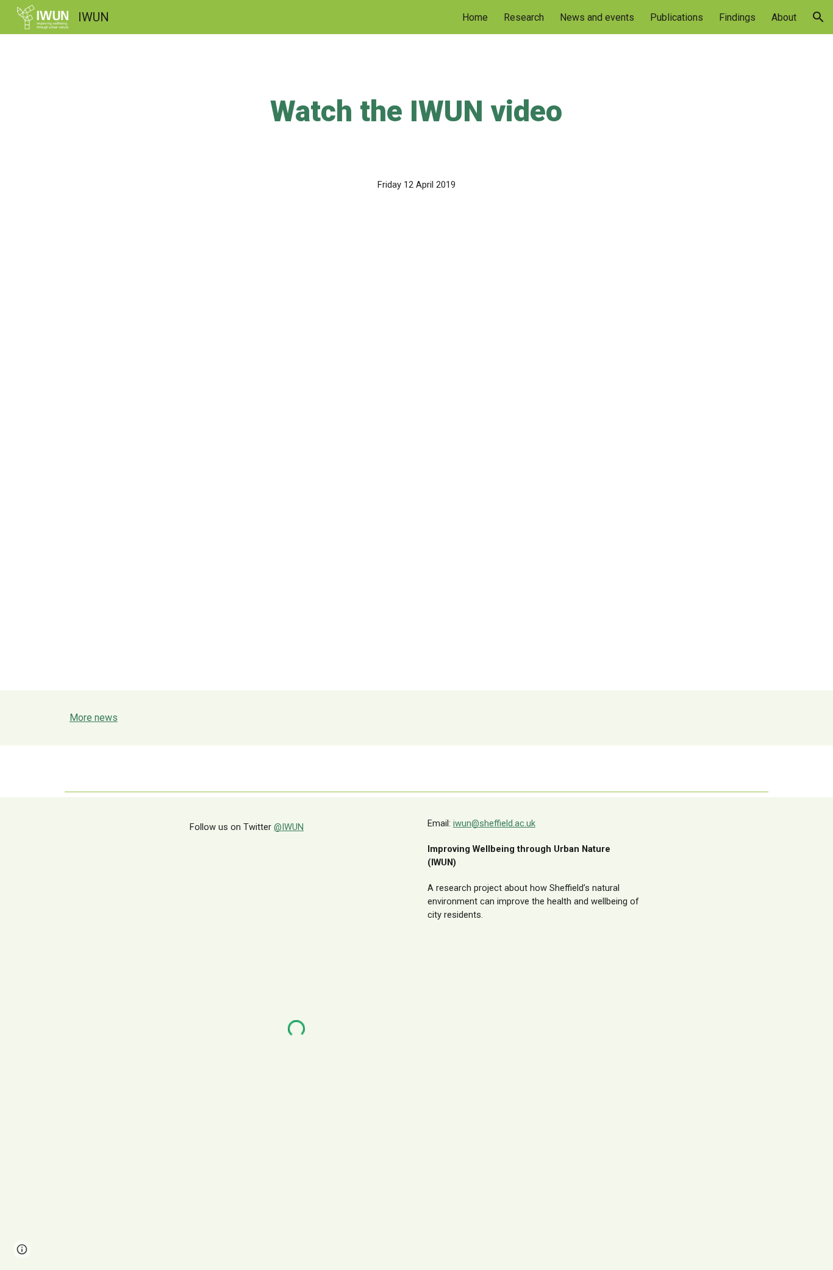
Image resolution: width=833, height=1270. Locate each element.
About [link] (783, 17)
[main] (416, 111)
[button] (818, 17)
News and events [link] (597, 17)
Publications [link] (676, 17)
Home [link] (475, 17)
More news (94, 717)
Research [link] (524, 17)
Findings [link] (737, 17)
